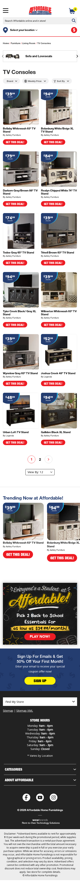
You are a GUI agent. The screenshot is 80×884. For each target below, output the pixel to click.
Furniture (15, 43)
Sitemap (8, 710)
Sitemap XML (24, 710)
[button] (77, 56)
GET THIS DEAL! (15, 142)
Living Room (28, 43)
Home (6, 43)
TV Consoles (44, 43)
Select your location (22, 29)
